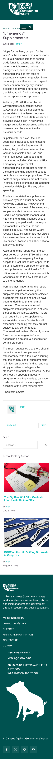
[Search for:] (20, 445)
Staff (8, 507)
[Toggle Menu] (23, 27)
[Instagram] (24, 749)
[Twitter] (15, 749)
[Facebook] (6, 749)
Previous (11, 425)
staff (19, 44)
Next (43, 425)
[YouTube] (33, 749)
